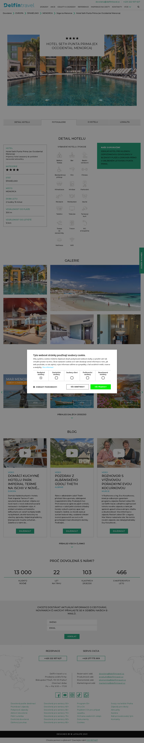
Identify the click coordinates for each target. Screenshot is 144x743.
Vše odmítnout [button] (77, 387)
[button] (45, 387)
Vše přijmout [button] (101, 387)
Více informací (47, 367)
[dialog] (72, 371)
